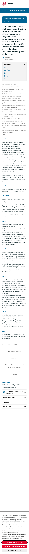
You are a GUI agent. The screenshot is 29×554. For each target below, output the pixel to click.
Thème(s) (6, 402)
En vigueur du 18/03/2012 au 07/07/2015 (13, 392)
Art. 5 (6, 75)
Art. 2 (6, 69)
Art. (7, 71)
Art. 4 (6, 74)
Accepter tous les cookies (14, 542)
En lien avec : (7, 407)
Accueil (4, 10)
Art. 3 (6, 72)
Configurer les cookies (14, 550)
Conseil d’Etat (6, 383)
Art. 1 (6, 67)
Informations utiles (9, 398)
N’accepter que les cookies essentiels (14, 546)
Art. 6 (6, 77)
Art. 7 (6, 78)
